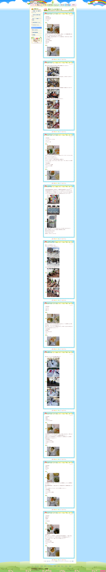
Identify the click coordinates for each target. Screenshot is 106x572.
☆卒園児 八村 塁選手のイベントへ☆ (37, 12)
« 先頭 (47, 561)
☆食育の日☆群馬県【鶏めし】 (36, 15)
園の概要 (44, 4)
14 (62, 561)
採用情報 (67, 4)
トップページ (32, 4)
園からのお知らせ (38, 4)
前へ (49, 561)
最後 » (73, 561)
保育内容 (50, 4)
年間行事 (62, 4)
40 (67, 561)
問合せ (73, 4)
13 (61, 561)
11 (58, 561)
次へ (70, 561)
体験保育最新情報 (35, 32)
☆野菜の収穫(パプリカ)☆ (36, 22)
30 (66, 561)
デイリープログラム (56, 4)
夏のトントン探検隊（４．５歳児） (37, 19)
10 (57, 561)
